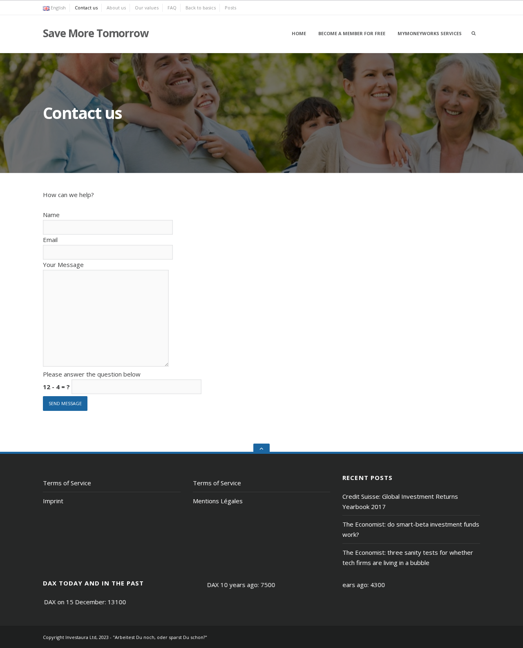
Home (299, 33)
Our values (147, 7)
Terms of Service (67, 483)
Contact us (86, 7)
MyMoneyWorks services (430, 33)
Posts (230, 7)
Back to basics (201, 7)
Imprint (53, 501)
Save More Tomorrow (95, 33)
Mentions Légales (218, 501)
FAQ (172, 7)
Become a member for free (351, 33)
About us (116, 7)
